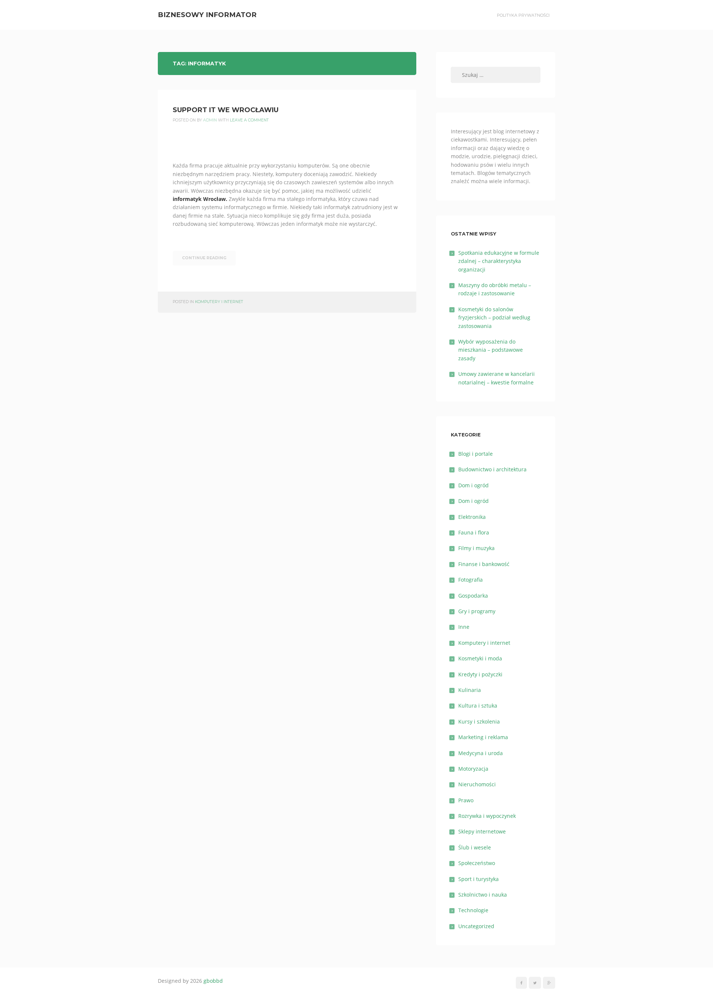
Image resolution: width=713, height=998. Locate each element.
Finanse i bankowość (483, 564)
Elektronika (472, 516)
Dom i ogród (473, 485)
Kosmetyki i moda (480, 658)
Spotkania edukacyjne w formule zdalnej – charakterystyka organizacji (498, 261)
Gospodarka (473, 595)
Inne (463, 626)
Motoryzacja (473, 768)
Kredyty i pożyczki (480, 674)
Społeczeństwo (476, 863)
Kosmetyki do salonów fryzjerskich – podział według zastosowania (494, 317)
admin (210, 120)
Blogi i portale (475, 453)
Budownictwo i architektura (492, 469)
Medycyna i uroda (480, 753)
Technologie (473, 910)
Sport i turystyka (478, 878)
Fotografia (470, 579)
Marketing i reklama (483, 737)
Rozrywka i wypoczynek (487, 815)
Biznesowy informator (207, 14)
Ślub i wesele (474, 847)
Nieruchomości (477, 784)
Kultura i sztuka (477, 705)
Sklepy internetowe (482, 831)
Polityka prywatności (523, 15)
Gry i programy (476, 611)
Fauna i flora (473, 532)
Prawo (465, 800)
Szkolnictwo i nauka (482, 894)
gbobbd (213, 980)
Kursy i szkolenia (479, 721)
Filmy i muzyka (476, 548)
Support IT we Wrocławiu (226, 110)
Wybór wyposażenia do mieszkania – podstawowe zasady (490, 350)
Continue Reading (204, 258)
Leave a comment (249, 120)
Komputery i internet (219, 301)
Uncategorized (476, 926)
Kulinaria (469, 689)
